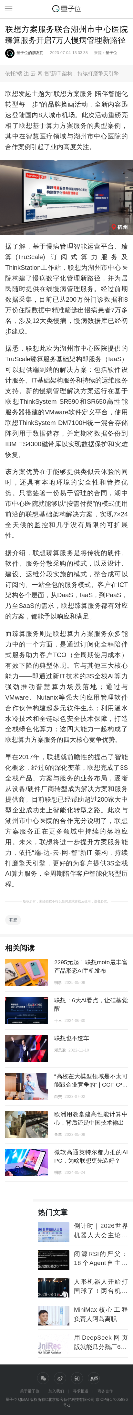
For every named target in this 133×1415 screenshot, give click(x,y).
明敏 (58, 982)
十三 (58, 1020)
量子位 (111, 53)
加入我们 (56, 1391)
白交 (58, 1096)
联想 (13, 920)
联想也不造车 (71, 1038)
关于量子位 (29, 1391)
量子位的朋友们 (30, 53)
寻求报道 (80, 1391)
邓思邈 (60, 1050)
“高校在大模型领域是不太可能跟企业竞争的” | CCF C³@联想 (91, 1084)
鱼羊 (58, 1134)
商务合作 (105, 1391)
